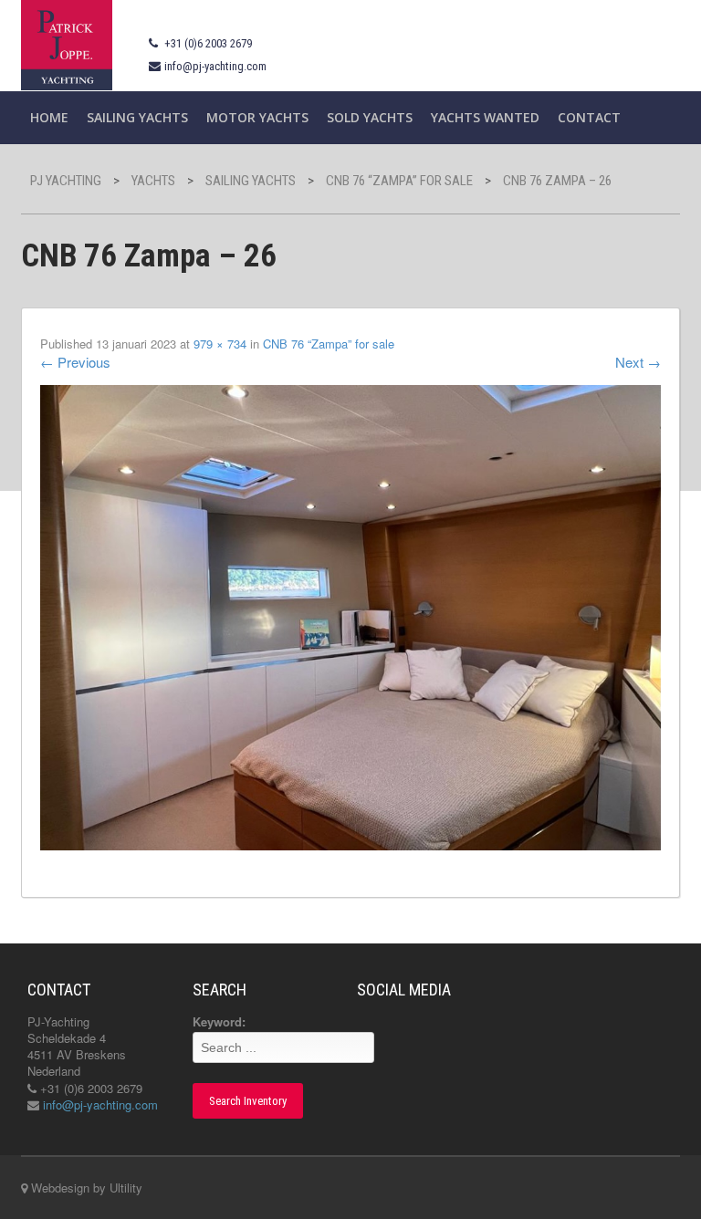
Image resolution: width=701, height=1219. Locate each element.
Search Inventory (248, 1101)
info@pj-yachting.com (215, 66)
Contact (589, 117)
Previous (75, 361)
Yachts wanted (485, 117)
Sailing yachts (137, 117)
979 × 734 (220, 343)
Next (638, 361)
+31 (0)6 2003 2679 (208, 43)
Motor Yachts (257, 117)
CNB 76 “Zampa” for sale (328, 343)
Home (49, 117)
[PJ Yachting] (66, 43)
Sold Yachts (370, 117)
